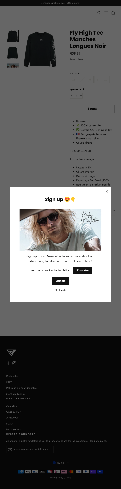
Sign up (61, 281)
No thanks (60, 290)
